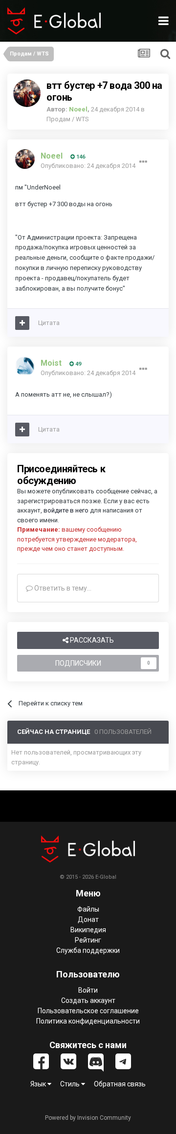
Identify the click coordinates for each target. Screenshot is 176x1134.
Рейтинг (88, 940)
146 (80, 157)
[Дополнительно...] (143, 162)
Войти (88, 990)
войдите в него (66, 510)
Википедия (88, 930)
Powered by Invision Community (88, 1117)
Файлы (88, 909)
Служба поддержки (88, 950)
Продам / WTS (67, 119)
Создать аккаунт (88, 1000)
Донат (88, 919)
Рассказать (91, 640)
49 (77, 364)
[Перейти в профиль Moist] (25, 366)
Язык (38, 1084)
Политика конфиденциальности (88, 1021)
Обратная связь (120, 1084)
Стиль (70, 1084)
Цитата (49, 322)
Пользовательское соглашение (88, 1011)
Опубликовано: (88, 165)
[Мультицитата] (22, 323)
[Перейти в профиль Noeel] (27, 93)
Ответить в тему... (62, 588)
